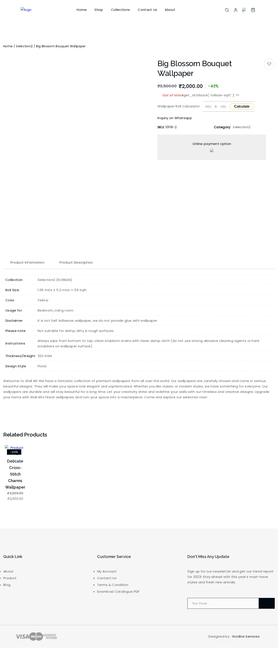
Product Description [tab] (76, 262)
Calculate (242, 106)
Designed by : (234, 636)
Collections (120, 9)
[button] (269, 64)
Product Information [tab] (27, 262)
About (170, 9)
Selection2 (24, 46)
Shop (98, 9)
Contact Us (147, 9)
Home (82, 9)
